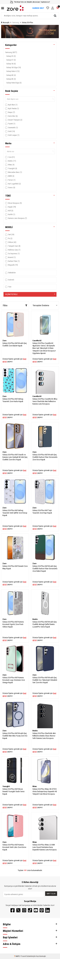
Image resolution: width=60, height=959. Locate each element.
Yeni (9, 287)
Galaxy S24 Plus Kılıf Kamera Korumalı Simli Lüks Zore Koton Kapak (14, 847)
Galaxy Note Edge (14, 83)
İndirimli (11, 280)
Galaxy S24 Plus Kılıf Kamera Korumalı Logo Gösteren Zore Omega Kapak (13, 680)
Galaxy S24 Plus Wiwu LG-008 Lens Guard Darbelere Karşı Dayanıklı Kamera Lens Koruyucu (44, 847)
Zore (4, 340)
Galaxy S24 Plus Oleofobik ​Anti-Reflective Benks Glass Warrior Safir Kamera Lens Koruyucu (44, 735)
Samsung (15, 23)
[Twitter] (18, 910)
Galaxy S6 (11, 64)
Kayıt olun (51, 894)
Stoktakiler (12, 273)
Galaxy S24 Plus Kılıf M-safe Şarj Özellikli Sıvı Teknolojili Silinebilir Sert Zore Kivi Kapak (44, 680)
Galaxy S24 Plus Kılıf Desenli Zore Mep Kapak (15, 567)
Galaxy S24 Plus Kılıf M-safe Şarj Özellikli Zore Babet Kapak (14, 344)
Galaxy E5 (11, 56)
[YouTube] (35, 910)
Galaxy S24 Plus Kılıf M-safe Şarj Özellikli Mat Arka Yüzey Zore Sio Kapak (14, 735)
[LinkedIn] (47, 910)
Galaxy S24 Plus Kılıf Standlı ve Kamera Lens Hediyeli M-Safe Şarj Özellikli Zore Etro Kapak (14, 457)
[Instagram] (24, 910)
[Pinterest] (41, 910)
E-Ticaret (22, 956)
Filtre (5, 305)
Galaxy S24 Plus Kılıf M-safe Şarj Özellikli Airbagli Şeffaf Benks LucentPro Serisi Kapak (44, 624)
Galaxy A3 (11, 75)
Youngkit (6, 786)
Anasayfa (6, 23)
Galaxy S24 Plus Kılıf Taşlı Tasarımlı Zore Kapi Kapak (42, 511)
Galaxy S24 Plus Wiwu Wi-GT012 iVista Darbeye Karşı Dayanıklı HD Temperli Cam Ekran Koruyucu (44, 791)
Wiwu (34, 786)
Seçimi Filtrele (11, 294)
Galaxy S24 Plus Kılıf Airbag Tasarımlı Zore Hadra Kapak (12, 400)
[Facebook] (12, 910)
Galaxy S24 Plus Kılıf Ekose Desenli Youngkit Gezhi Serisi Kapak (13, 791)
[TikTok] (30, 910)
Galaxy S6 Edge (13, 67)
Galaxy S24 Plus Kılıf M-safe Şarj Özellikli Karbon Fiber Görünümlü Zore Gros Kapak (44, 457)
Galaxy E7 (11, 60)
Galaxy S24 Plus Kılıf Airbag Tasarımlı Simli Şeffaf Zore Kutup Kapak (14, 513)
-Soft (16, 956)
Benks (35, 619)
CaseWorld (36, 340)
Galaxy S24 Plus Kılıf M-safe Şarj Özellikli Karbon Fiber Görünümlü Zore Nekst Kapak (44, 568)
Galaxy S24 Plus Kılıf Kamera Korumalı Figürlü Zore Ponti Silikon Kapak (13, 624)
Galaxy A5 (11, 79)
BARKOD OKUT (38, 8)
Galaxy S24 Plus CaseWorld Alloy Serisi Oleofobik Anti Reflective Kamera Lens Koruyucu (44, 401)
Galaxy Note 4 (13, 71)
